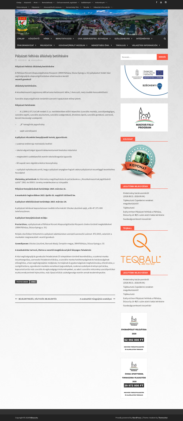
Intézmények (100, 2)
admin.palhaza (36, 60)
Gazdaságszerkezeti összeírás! (137, 219)
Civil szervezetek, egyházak (67, 2)
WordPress (136, 417)
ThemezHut (162, 417)
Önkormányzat (21, 7)
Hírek (36, 2)
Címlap (18, 2)
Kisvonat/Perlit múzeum (52, 7)
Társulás (86, 7)
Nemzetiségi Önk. (72, 7)
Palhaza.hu (33, 417)
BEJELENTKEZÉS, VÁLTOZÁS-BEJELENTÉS (38, 298)
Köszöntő (27, 2)
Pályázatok (35, 7)
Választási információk (102, 7)
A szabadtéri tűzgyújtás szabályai (96, 298)
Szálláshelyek (86, 2)
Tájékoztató (129, 207)
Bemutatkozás (47, 2)
